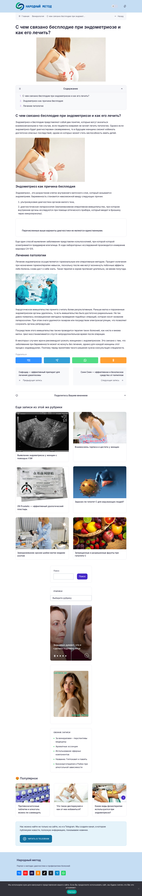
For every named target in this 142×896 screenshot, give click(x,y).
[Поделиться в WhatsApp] (85, 360)
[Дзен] (51, 873)
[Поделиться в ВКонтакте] (29, 360)
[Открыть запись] (42, 437)
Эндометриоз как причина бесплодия (43, 101)
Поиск (56, 571)
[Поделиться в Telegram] (57, 360)
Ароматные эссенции (67, 746)
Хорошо (71, 892)
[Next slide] (87, 655)
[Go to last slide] (19, 798)
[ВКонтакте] (19, 873)
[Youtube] (25, 873)
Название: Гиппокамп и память (71, 759)
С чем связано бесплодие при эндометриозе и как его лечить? (55, 96)
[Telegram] (57, 873)
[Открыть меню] (124, 6)
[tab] (54, 655)
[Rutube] (32, 873)
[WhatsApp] (63, 873)
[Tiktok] (44, 873)
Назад (120, 16)
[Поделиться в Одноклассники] (113, 360)
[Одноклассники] (38, 873)
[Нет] (138, 888)
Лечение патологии (33, 106)
